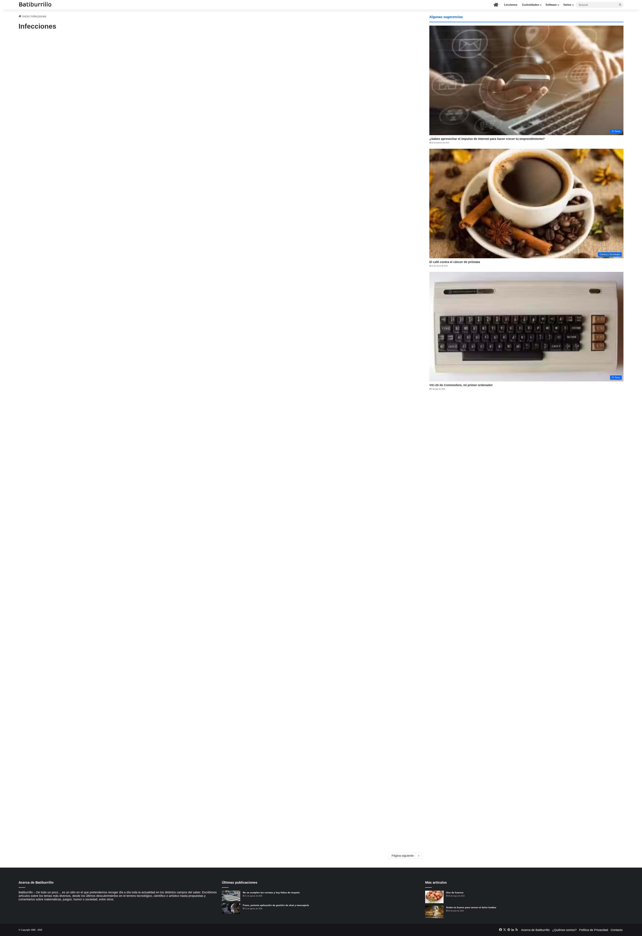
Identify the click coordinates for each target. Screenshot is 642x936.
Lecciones (510, 4)
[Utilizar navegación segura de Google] (325, 598)
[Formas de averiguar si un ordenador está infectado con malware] (115, 275)
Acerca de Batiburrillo (535, 930)
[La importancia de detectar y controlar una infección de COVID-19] (325, 760)
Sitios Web (235, 38)
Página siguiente (403, 855)
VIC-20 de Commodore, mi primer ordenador (461, 385)
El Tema (24, 361)
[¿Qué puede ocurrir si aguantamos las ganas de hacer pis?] (115, 437)
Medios (23, 200)
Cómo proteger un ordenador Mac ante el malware (73, 689)
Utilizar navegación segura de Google (269, 528)
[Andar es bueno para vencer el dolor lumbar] (434, 912)
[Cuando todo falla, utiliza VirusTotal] (325, 437)
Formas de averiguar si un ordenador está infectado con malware (90, 205)
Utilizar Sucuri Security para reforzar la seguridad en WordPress (89, 43)
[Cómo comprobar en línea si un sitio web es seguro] (325, 113)
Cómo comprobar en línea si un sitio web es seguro (285, 43)
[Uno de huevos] (434, 897)
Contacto (617, 930)
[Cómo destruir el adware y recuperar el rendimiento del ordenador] (115, 598)
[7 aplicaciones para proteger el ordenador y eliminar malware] (325, 275)
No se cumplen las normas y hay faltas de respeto (271, 892)
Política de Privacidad (593, 930)
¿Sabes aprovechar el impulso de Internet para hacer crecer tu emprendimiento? (487, 139)
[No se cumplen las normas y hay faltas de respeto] (231, 896)
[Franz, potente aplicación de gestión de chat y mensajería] (231, 908)
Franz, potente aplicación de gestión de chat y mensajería (276, 905)
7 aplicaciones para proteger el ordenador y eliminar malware (295, 205)
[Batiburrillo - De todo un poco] (35, 5)
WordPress (25, 38)
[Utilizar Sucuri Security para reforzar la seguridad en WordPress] (115, 113)
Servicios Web (237, 361)
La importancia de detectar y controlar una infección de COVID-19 (300, 689)
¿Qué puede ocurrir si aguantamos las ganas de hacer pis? (83, 366)
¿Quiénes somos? (564, 930)
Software (551, 4)
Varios (567, 4)
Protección (235, 200)
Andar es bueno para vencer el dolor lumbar (471, 907)
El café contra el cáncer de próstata (454, 262)
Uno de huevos (454, 892)
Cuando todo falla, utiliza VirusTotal (267, 366)
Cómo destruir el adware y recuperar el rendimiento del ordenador (91, 528)
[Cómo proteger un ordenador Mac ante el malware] (115, 760)
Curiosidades (530, 4)
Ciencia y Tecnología (240, 684)
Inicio (25, 16)
